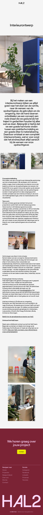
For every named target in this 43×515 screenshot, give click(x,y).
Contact (21, 452)
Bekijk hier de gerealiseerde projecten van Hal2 (18, 317)
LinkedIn (25, 475)
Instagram (25, 470)
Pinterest (25, 477)
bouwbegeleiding (26, 290)
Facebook (25, 472)
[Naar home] (21, 3)
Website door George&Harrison (25, 511)
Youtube (25, 480)
